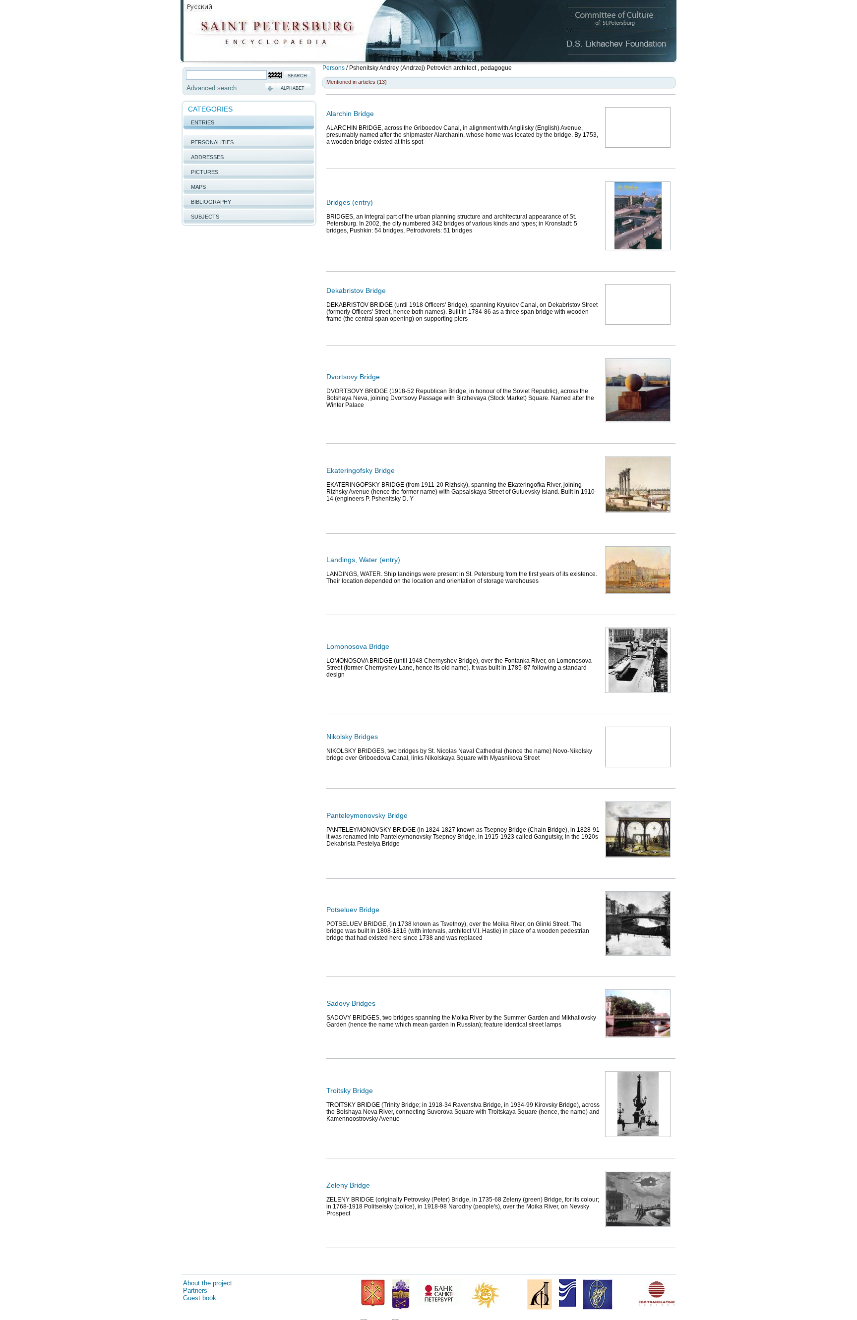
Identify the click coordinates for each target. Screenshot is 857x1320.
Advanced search (211, 88)
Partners (195, 1290)
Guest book (199, 1298)
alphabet (293, 88)
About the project (207, 1283)
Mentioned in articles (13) (356, 82)
